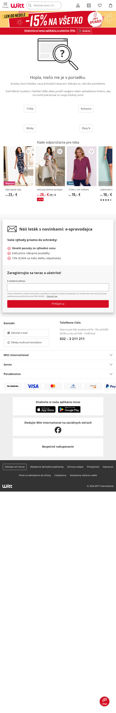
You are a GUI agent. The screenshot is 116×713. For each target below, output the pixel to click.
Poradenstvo (12, 374)
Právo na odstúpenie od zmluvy (35, 475)
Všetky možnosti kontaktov (26, 342)
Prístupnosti (93, 466)
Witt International (16, 355)
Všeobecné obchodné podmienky (47, 466)
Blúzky (30, 128)
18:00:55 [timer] (86, 31)
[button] (5, 5)
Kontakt (9, 323)
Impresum (108, 466)
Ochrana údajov (75, 466)
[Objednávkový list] (88, 5)
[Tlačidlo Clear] (58, 5)
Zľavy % (86, 128)
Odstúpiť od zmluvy (15, 466)
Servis (8, 364)
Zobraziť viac (52, 296)
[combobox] (48, 5)
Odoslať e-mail (22, 333)
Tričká (30, 108)
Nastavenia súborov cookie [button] (83, 475)
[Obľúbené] (99, 5)
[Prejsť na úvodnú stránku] (17, 5)
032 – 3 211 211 (72, 338)
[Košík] (110, 5)
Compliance (60, 475)
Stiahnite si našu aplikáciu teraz (58, 402)
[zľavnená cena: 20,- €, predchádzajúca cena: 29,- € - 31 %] (50, 166)
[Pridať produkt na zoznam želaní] (28, 151)
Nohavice (86, 108)
